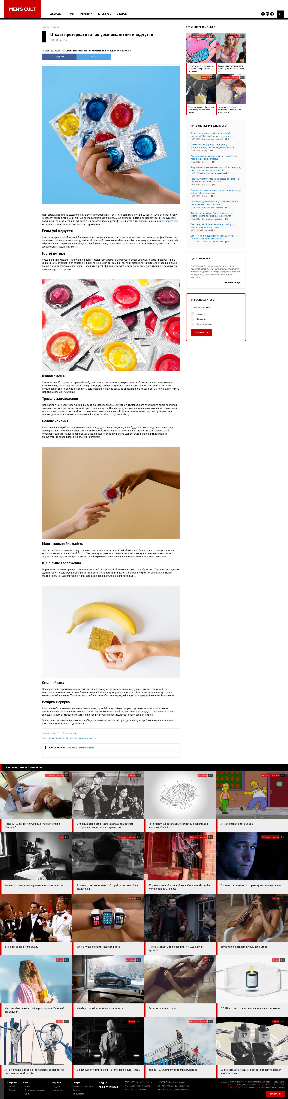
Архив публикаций (109, 1086)
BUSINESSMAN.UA (173, 1086)
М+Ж (71, 13)
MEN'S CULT (137, 1086)
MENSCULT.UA (171, 1082)
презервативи (170, 221)
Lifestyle (104, 13)
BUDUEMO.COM (174, 1089)
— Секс (26, 1094)
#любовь (60, 738)
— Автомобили (57, 1090)
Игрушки (86, 13)
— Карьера (75, 1090)
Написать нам (275, 1094)
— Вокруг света (77, 1094)
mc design (260, 1084)
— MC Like (11, 1086)
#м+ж (68, 738)
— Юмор (26, 1086)
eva (74, 733)
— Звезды (11, 1090)
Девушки (56, 13)
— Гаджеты (56, 1086)
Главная (45, 27)
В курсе (122, 13)
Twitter (93, 56)
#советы (76, 738)
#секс (51, 738)
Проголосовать (201, 332)
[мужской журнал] (22, 10)
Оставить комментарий (81, 747)
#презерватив (89, 738)
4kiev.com (135, 1089)
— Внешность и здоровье (81, 1086)
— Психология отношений (34, 1090)
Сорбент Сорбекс (235, 1087)
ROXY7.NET (138, 1082)
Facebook (59, 56)
